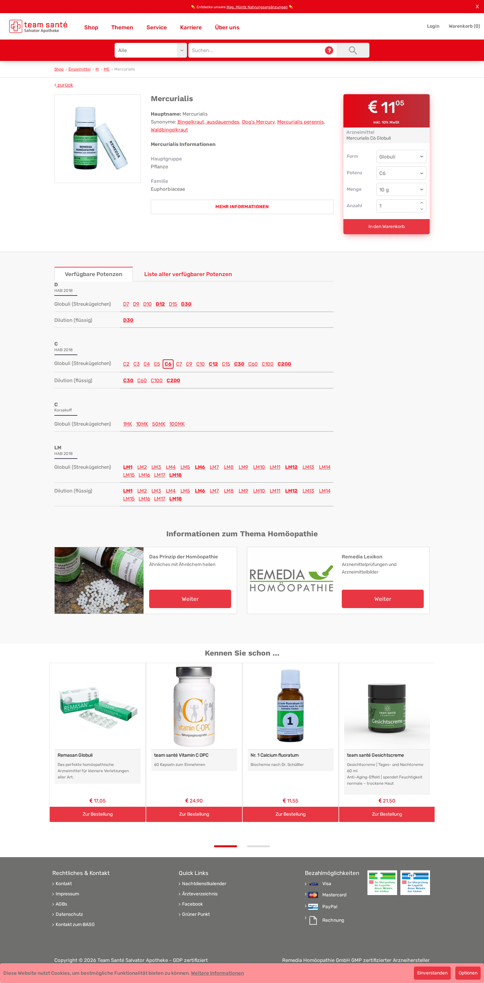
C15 (226, 364)
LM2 (142, 467)
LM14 (325, 467)
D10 (147, 304)
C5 (157, 364)
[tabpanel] (97, 743)
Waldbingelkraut (169, 130)
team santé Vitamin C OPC (181, 755)
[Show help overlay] (329, 50)
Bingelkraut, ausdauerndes (208, 122)
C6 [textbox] (382, 173)
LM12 (291, 467)
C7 (179, 364)
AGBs (61, 904)
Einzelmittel (79, 69)
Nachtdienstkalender (204, 884)
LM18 (175, 475)
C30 (239, 364)
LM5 (185, 467)
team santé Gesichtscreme (375, 755)
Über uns (227, 27)
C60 (253, 364)
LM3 (156, 467)
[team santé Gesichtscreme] (387, 706)
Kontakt (64, 884)
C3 (136, 364)
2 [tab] (258, 846)
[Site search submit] (352, 50)
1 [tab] (225, 846)
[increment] (421, 202)
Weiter (190, 599)
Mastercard (334, 895)
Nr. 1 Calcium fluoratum (275, 755)
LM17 (159, 475)
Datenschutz (69, 914)
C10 (200, 364)
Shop (91, 27)
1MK (127, 424)
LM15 (129, 475)
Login (433, 26)
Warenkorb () (464, 26)
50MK (158, 424)
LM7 (214, 467)
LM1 (127, 467)
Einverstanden (432, 973)
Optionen (468, 973)
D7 (126, 304)
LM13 (308, 467)
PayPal (329, 907)
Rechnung (333, 920)
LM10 (259, 467)
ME (106, 69)
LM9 (243, 467)
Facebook (192, 904)
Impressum (67, 894)
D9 (136, 304)
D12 (160, 304)
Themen (122, 27)
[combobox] (401, 173)
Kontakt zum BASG (75, 924)
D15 (173, 304)
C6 (168, 364)
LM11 (275, 467)
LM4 (170, 467)
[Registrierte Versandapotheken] (382, 882)
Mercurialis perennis (300, 122)
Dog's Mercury (258, 122)
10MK (142, 424)
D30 (186, 304)
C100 (268, 364)
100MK (177, 424)
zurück (64, 85)
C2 (126, 364)
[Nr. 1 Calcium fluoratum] (291, 706)
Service (157, 27)
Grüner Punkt (196, 914)
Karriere (191, 27)
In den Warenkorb (386, 226)
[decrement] (421, 209)
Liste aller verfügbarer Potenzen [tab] (188, 274)
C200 (284, 364)
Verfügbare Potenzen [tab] (93, 274)
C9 (189, 364)
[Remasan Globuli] (98, 706)
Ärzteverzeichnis (200, 894)
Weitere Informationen (217, 973)
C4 (147, 364)
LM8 (229, 467)
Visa (326, 884)
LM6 (200, 467)
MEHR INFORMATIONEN (242, 207)
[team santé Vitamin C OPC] (194, 706)
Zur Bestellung (98, 814)
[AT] (38, 26)
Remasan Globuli (75, 755)
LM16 (144, 475)
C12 (213, 364)
